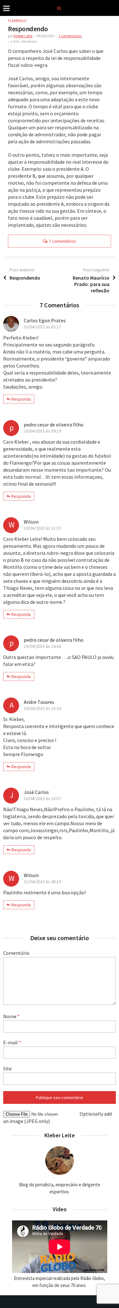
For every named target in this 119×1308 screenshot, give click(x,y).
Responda (21, 399)
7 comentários (70, 35)
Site (7, 1068)
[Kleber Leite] (59, 7)
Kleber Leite (23, 35)
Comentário (16, 953)
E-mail (12, 1042)
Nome (11, 1016)
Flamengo (17, 20)
